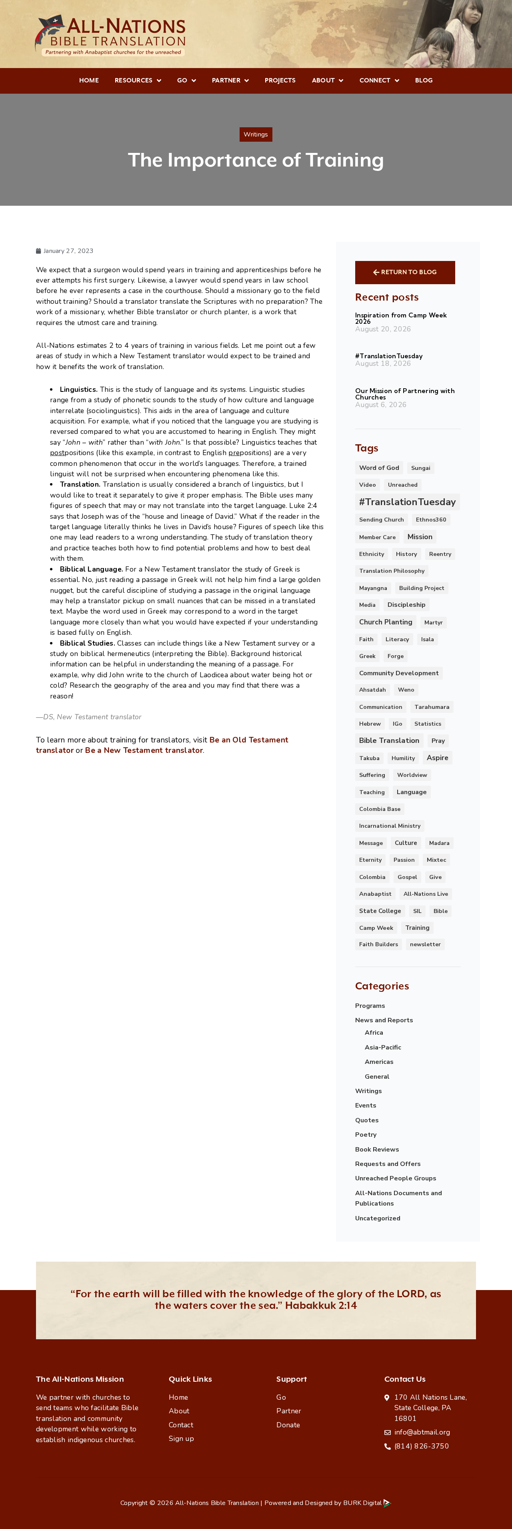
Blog (424, 80)
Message (371, 843)
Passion (404, 860)
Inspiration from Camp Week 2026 (401, 318)
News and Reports (384, 1020)
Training (417, 928)
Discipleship (407, 604)
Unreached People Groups (395, 1178)
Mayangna (373, 588)
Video (367, 485)
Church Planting (385, 622)
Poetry (365, 1134)
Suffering (372, 775)
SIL (417, 911)
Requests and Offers (388, 1164)
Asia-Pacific (383, 1047)
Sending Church (381, 520)
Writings (368, 1091)
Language (412, 792)
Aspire (437, 757)
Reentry (440, 554)
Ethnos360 (431, 520)
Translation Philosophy (391, 571)
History (406, 554)
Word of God (379, 467)
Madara (439, 843)
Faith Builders (378, 944)
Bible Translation (389, 740)
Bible (441, 911)
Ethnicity (371, 554)
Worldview (412, 775)
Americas (379, 1061)
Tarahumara (432, 707)
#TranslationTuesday (389, 356)
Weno (406, 690)
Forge (396, 656)
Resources (134, 80)
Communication (380, 707)
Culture (406, 843)
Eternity (370, 860)
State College (380, 911)
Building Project (421, 588)
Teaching (372, 792)
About (323, 80)
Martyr (433, 622)
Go (182, 80)
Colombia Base (379, 809)
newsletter (425, 944)
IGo (397, 724)
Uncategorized (377, 1218)
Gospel (407, 877)
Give (435, 877)
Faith (366, 639)
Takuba (369, 758)
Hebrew (370, 724)
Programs (370, 1005)
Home (89, 80)
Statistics (427, 724)
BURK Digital (363, 1503)
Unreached (403, 485)
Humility (403, 758)
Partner (226, 80)
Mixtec (436, 860)
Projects (280, 80)
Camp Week (376, 928)
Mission (420, 537)
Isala (427, 639)
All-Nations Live (426, 894)
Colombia (372, 877)
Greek (367, 656)
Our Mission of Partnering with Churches (405, 394)
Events (365, 1105)
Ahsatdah (372, 690)
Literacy (397, 639)
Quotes (367, 1120)
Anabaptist (375, 894)
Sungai (420, 468)
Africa (374, 1032)
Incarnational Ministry (389, 826)
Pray (438, 740)
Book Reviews (377, 1149)
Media (367, 605)
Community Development (399, 673)
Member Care (377, 537)
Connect (375, 80)
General (377, 1076)
